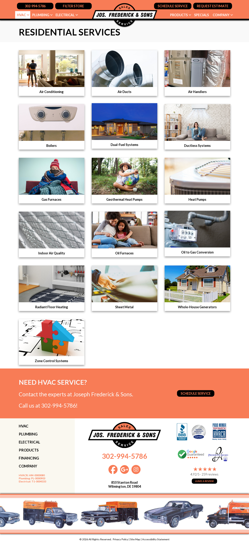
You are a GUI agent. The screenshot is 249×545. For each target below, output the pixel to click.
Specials (201, 15)
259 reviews (210, 474)
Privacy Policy (120, 539)
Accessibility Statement (156, 539)
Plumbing (40, 15)
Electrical (65, 15)
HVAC (21, 15)
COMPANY (28, 466)
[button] (28, 15)
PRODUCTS (29, 450)
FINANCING (29, 458)
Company (221, 15)
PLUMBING (28, 434)
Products (179, 15)
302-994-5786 (58, 405)
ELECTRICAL (29, 442)
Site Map (135, 539)
